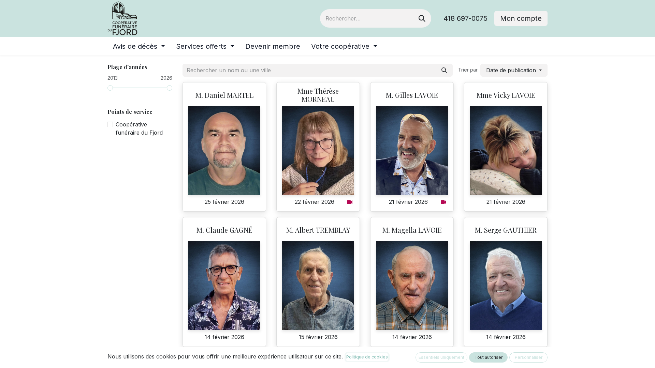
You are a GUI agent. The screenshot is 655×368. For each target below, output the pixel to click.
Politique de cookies (367, 356)
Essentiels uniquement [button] (441, 357)
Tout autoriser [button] (489, 357)
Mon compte (521, 18)
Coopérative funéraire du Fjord (139, 128)
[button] (514, 70)
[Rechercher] (422, 18)
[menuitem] (139, 46)
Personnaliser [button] (528, 357)
